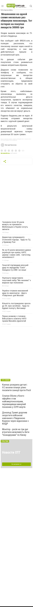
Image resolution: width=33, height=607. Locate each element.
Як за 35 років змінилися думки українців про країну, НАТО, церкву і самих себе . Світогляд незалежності (16, 253)
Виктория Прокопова (10, 145)
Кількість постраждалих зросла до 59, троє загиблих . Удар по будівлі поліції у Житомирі (16, 305)
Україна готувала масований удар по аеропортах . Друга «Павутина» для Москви (15, 293)
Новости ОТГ (11, 452)
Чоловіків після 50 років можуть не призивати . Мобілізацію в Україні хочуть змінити (15, 226)
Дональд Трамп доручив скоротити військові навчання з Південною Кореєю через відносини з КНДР (15, 418)
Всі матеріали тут (16, 464)
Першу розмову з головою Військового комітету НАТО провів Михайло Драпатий (14, 318)
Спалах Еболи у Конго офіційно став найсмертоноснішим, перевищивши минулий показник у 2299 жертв (14, 401)
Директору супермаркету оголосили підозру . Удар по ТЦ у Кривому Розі (16, 239)
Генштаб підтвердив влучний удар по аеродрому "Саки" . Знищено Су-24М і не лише (15, 267)
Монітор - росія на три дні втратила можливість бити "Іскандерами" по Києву (15, 432)
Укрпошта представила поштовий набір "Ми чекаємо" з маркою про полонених (16, 280)
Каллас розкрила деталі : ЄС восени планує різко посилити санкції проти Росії (16, 387)
